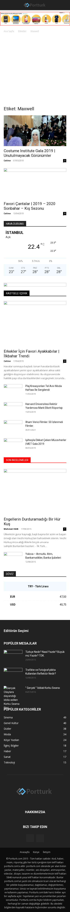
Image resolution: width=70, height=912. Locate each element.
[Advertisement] (35, 70)
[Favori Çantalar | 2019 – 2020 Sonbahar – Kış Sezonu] (35, 183)
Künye (36, 852)
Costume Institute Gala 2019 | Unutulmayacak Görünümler (29, 153)
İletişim (46, 852)
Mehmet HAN (11, 528)
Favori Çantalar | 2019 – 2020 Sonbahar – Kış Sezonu (29, 206)
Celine (7, 160)
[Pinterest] (40, 838)
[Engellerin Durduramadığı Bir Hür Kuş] (35, 492)
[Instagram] (30, 838)
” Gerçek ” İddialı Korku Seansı (42, 687)
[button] (6, 5)
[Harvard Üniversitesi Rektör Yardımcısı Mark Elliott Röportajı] (13, 408)
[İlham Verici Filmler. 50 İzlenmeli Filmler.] (13, 426)
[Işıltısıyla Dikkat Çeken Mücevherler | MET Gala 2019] (13, 444)
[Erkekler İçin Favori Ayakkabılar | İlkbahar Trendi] (35, 324)
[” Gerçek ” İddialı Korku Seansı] (13, 698)
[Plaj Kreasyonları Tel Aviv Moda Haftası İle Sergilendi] (13, 390)
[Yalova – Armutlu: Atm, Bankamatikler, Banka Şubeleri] (13, 558)
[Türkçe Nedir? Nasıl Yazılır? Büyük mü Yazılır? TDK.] (13, 656)
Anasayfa (24, 852)
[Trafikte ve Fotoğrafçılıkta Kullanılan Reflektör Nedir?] (13, 674)
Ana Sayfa (9, 31)
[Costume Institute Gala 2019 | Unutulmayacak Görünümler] (35, 130)
